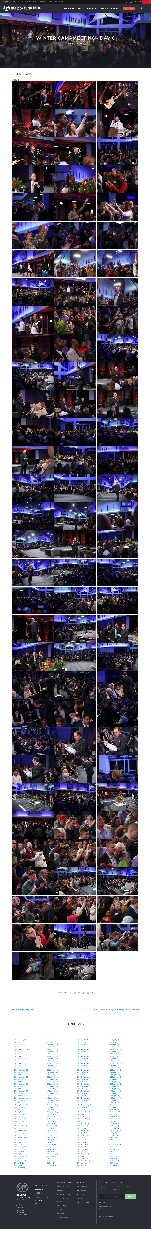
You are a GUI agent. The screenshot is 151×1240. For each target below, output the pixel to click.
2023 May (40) (19, 1061)
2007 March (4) (51, 1156)
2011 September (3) (21, 1142)
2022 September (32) (21, 1070)
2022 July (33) (81, 1068)
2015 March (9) (51, 1114)
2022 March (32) (82, 1065)
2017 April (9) (113, 1100)
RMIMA (38, 1204)
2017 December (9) (115, 1105)
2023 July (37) (81, 1061)
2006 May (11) (50, 1163)
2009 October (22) (20, 1149)
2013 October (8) (51, 1130)
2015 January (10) (114, 1112)
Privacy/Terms (20, 1210)
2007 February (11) (20, 1156)
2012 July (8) (50, 1135)
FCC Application (21, 1212)
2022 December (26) (115, 1070)
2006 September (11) (53, 1165)
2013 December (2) (115, 1130)
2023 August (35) (114, 1061)
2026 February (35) (52, 1040)
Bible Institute (41, 1189)
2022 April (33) (114, 1065)
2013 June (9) (50, 1128)
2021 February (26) (52, 1072)
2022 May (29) (19, 1068)
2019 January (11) (20, 1086)
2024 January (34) (20, 1051)
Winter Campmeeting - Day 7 (24, 1010)
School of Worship (39, 1193)
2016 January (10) (20, 1107)
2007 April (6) (81, 1156)
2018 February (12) (52, 1093)
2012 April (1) (113, 1133)
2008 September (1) (21, 1154)
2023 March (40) (82, 1058)
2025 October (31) (52, 1049)
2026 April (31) (114, 1040)
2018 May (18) (19, 1096)
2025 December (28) (115, 1049)
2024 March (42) (82, 1051)
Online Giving (62, 1198)
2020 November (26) (84, 1084)
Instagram (85, 1194)
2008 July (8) (113, 1151)
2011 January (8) (82, 1137)
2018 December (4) (115, 1098)
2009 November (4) (52, 1149)
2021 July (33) (81, 1075)
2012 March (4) (82, 1133)
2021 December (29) (115, 1077)
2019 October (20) (52, 1091)
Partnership (61, 1206)
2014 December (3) (20, 1126)
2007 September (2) (115, 1158)
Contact (60, 1202)
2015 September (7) (115, 1116)
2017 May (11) (19, 1102)
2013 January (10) (51, 1126)
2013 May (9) (18, 1128)
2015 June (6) (18, 1116)
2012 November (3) (20, 1137)
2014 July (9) (18, 1123)
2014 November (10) (115, 1123)
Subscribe (130, 1197)
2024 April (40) (114, 1051)
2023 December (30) (115, 1063)
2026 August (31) (114, 1042)
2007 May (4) (113, 1156)
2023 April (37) (114, 1058)
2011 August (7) (114, 1140)
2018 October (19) (52, 1098)
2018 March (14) (82, 1093)
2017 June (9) (50, 1102)
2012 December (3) (52, 1137)
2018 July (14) (81, 1096)
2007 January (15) (114, 1154)
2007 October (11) (20, 1161)
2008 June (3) (81, 1151)
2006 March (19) (114, 1161)
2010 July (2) (18, 1144)
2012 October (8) (114, 1135)
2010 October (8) (83, 1144)
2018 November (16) (84, 1098)
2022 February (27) (52, 1065)
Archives (60, 1213)
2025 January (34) (20, 1044)
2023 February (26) (52, 1058)
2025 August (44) (114, 1047)
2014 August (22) (51, 1123)
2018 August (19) (114, 1096)
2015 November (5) (52, 1119)
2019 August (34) (114, 1089)
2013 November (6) (83, 1130)
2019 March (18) (82, 1086)
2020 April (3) (113, 1079)
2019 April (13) (114, 1086)
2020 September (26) (21, 1084)
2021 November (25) (84, 1077)
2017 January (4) (19, 1100)
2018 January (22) (20, 1093)
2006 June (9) (81, 1163)
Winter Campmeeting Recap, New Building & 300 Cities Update (115, 1010)
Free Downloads (105, 1209)
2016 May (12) (19, 1109)
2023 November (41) (84, 1063)
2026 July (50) (81, 1042)
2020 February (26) (52, 1079)
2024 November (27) (84, 1056)
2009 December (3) (83, 1149)
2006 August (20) (20, 1165)
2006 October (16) (83, 1165)
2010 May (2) (113, 1142)
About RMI (61, 1190)
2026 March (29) (82, 1040)
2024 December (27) (115, 1056)
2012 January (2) (19, 1133)
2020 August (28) (114, 1082)
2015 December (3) (83, 1119)
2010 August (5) (51, 1144)
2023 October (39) (52, 1063)
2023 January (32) (20, 1058)
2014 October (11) (83, 1123)
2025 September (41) (21, 1049)
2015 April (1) (81, 1114)
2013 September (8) (21, 1130)
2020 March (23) (82, 1079)
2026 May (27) (19, 1042)
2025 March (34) (82, 1044)
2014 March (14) (51, 1121)
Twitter (83, 1191)
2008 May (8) (50, 1151)
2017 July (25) (81, 1102)
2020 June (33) (50, 1082)
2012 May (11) (19, 1135)
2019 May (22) (19, 1089)
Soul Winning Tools (64, 1217)
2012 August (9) (82, 1135)
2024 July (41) (81, 1054)
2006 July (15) (113, 1163)
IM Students (40, 1200)
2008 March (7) (19, 1151)
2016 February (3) (51, 1107)
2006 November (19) (115, 1165)
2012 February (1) (51, 1133)
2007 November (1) (52, 1161)
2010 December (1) (115, 1144)
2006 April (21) (19, 1163)
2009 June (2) (113, 1147)
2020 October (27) (52, 1084)
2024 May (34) (19, 1054)
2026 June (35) (50, 1042)
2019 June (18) (50, 1089)
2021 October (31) (52, 1077)
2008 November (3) (83, 1154)
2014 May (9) (81, 1121)
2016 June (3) (50, 1109)
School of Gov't (42, 1197)
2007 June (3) (18, 1158)
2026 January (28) (20, 1040)
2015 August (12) (83, 1116)
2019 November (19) (84, 1091)
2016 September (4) (21, 1112)
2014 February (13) (20, 1121)
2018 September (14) (21, 1098)
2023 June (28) (50, 1061)
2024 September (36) (21, 1056)
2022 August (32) (114, 1068)
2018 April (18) (114, 1093)
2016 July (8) (81, 1109)
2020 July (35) (81, 1082)
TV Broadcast (62, 1209)
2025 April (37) (114, 1044)
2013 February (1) (83, 1126)
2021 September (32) (21, 1077)
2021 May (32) (19, 1075)
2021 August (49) (114, 1075)
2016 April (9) (113, 1107)
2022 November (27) (84, 1070)
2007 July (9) (50, 1158)
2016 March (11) (82, 1107)
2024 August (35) (114, 1054)
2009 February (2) (51, 1147)
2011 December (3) (83, 1142)
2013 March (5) (114, 1126)
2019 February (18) (52, 1086)
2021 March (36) (82, 1072)
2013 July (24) (81, 1128)
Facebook (85, 1187)
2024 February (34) (52, 1051)
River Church (41, 1186)
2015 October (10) (20, 1119)
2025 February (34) (52, 1044)
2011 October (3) (51, 1142)
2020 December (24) (115, 1084)
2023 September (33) (21, 1063)
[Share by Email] (92, 993)
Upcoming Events (64, 1194)
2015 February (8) (20, 1114)
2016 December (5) (83, 1112)
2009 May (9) (81, 1147)
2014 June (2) (113, 1121)
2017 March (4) (82, 1100)
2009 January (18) (20, 1147)
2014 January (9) (114, 1119)
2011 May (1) (50, 1140)
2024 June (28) (50, 1054)
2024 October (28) (52, 1056)
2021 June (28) (50, 1075)
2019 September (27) (21, 1091)
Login (101, 1204)
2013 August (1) (114, 1128)
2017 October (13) (52, 1105)
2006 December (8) (20, 1168)
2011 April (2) (18, 1140)
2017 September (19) (21, 1105)
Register (102, 1202)
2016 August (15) (114, 1109)
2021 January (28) (20, 1072)
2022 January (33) (20, 1065)
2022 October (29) (52, 1070)
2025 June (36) (50, 1047)
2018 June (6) (50, 1096)
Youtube (84, 1198)
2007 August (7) (82, 1158)
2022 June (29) (50, 1068)
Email (25, 1214)
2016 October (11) (52, 1112)
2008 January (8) (114, 1149)
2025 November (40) (84, 1049)
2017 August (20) (114, 1102)
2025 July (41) (81, 1047)
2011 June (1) (81, 1140)
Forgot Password (105, 1207)
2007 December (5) (83, 1161)
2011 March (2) (114, 1137)
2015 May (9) (113, 1114)
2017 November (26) (84, 1105)
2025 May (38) (19, 1047)
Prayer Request (63, 1186)
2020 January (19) (20, 1079)
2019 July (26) (81, 1089)
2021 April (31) (114, 1072)
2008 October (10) (52, 1154)
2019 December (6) (115, 1091)
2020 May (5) (18, 1082)
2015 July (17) (50, 1116)
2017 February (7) (51, 1100)
